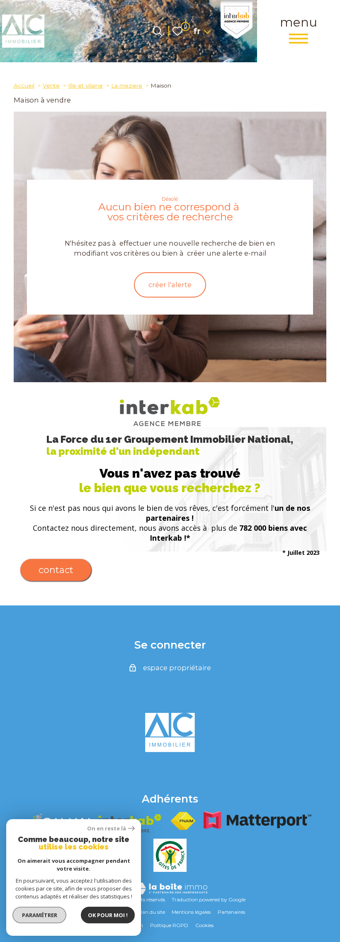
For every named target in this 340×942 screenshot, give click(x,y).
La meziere (126, 85)
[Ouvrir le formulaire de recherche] (157, 31)
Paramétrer (39, 915)
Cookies (204, 925)
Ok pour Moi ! (108, 915)
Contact (56, 570)
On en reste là (106, 828)
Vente (51, 85)
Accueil (24, 85)
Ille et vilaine (85, 85)
